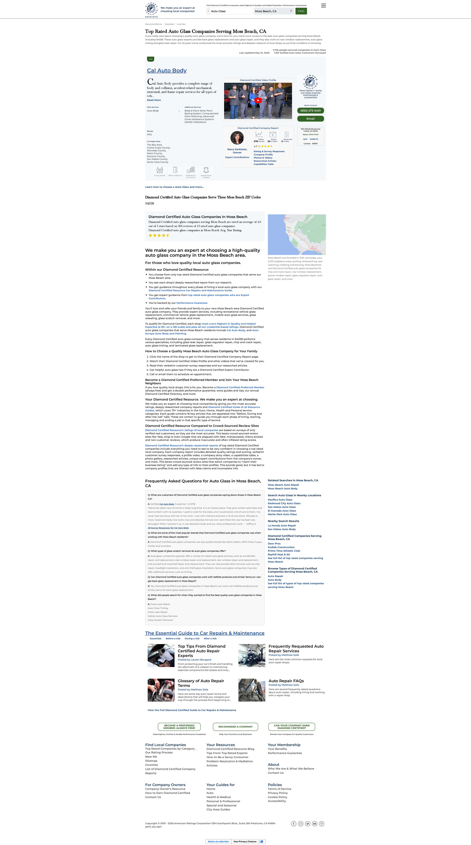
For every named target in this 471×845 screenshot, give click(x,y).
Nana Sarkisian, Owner (237, 151)
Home (211, 789)
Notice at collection (218, 841)
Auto (210, 793)
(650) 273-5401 (311, 110)
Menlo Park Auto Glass (282, 514)
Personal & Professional (223, 801)
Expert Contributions (237, 157)
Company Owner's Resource (165, 789)
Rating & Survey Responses (269, 151)
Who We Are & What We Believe (291, 768)
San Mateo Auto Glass (282, 507)
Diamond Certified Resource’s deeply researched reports (181, 445)
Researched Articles (265, 161)
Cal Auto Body (236, 330)
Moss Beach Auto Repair (283, 484)
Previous (148, 170)
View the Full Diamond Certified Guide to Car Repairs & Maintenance (192, 710)
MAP (305, 139)
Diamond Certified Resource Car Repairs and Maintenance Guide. (191, 290)
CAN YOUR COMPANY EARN (292, 727)
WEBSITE (314, 139)
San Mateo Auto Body (282, 529)
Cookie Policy (277, 797)
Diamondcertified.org (153, 24)
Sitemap (151, 760)
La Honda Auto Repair (282, 525)
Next (217, 170)
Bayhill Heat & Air (279, 554)
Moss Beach (169, 24)
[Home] (151, 10)
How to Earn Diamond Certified (167, 793)
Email (311, 118)
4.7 (255, 146)
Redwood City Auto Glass (284, 503)
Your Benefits (277, 749)
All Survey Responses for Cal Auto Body (168, 528)
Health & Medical (219, 797)
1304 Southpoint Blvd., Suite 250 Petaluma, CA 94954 (243, 823)
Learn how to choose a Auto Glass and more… (174, 186)
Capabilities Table (264, 164)
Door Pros (274, 543)
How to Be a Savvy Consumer (227, 757)
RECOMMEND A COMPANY (235, 726)
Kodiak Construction (281, 547)
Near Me (151, 756)
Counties (151, 765)
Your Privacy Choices (244, 841)
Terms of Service (279, 789)
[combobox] (231, 11)
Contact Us (276, 773)
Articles (212, 765)
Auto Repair (275, 576)
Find (301, 11)
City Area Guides (218, 809)
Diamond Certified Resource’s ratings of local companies (181, 430)
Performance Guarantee (192, 302)
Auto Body (274, 579)
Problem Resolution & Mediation (230, 761)
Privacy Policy (278, 793)
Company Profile (263, 154)
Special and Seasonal (222, 805)
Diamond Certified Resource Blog (230, 749)
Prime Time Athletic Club (284, 550)
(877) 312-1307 (153, 826)
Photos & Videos (263, 157)
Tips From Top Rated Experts (227, 753)
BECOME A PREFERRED (179, 727)
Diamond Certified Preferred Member (240, 387)
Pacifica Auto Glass (280, 499)
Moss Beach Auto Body (283, 488)
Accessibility (277, 801)
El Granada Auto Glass (282, 510)
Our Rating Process (159, 752)
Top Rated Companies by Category (170, 748)
